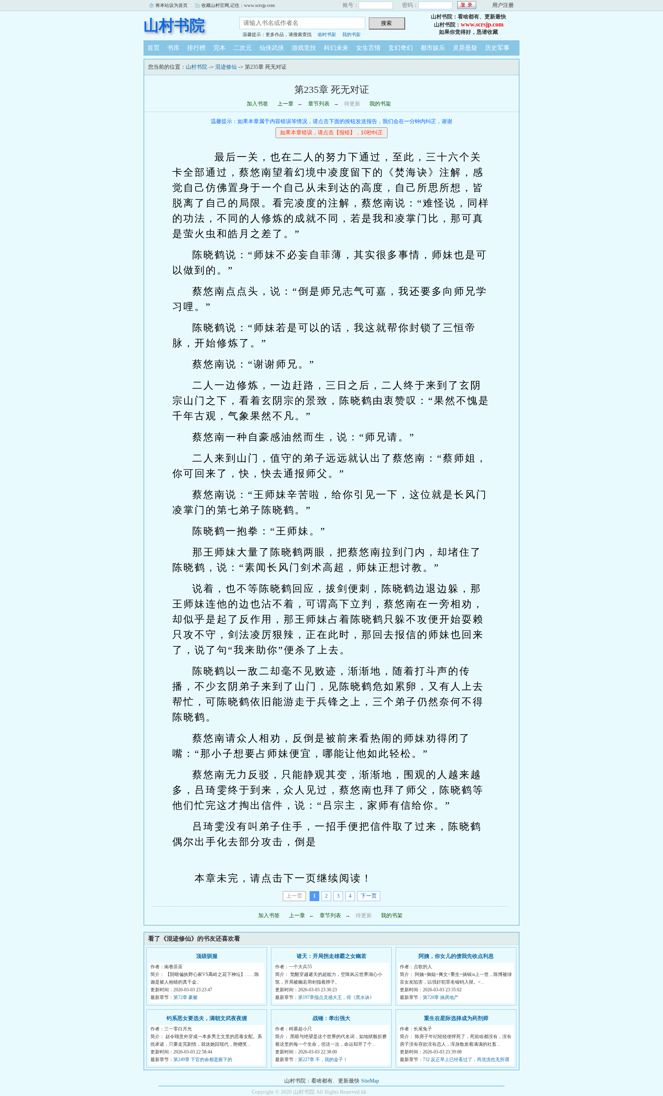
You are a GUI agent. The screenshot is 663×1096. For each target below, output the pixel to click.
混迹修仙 (226, 67)
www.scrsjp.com (482, 24)
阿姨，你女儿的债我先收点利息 (456, 956)
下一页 (369, 896)
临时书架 (327, 34)
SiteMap (370, 1081)
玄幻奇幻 (400, 47)
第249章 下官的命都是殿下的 (202, 1059)
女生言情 (368, 47)
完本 (219, 47)
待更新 (352, 104)
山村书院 (174, 25)
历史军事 (497, 47)
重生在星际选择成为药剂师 (456, 1018)
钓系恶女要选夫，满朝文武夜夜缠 (207, 1018)
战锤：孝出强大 (331, 1018)
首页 (153, 47)
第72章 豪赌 (185, 997)
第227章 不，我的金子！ (323, 1059)
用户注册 (503, 5)
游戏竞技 (304, 47)
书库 (173, 47)
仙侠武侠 (271, 47)
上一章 (285, 104)
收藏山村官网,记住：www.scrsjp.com (238, 5)
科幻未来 (336, 47)
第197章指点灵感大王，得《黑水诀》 (336, 997)
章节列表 (319, 104)
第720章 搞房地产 (440, 997)
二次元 (242, 47)
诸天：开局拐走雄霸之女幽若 (331, 956)
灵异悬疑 (465, 47)
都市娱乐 (433, 47)
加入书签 (257, 104)
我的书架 (351, 34)
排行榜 (196, 47)
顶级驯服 (207, 956)
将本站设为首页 (171, 5)
